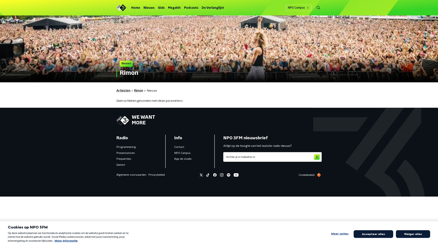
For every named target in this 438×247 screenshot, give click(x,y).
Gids (161, 7)
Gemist (120, 164)
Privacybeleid (156, 174)
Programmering (126, 147)
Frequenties (123, 158)
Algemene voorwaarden (131, 174)
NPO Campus (296, 7)
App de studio (183, 158)
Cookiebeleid (306, 175)
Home (135, 7)
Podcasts (191, 7)
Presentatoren (125, 153)
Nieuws (149, 7)
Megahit (174, 7)
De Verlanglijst (213, 7)
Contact (179, 147)
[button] (318, 8)
